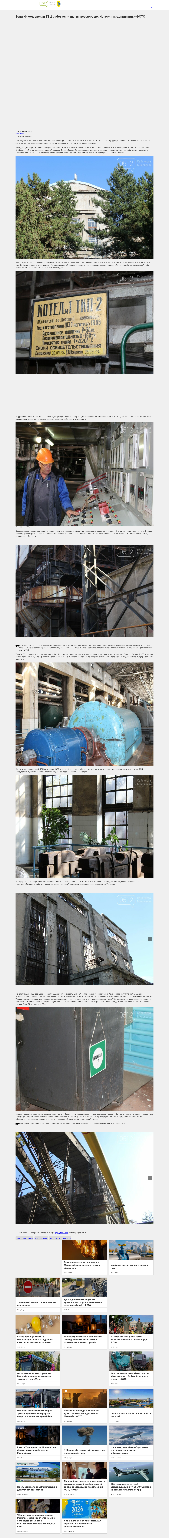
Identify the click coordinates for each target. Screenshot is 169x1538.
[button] (151, 4)
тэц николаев (41, 1238)
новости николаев (24, 1238)
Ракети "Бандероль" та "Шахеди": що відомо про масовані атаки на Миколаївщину (36, 1450)
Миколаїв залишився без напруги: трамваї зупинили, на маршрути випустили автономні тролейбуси (35, 1413)
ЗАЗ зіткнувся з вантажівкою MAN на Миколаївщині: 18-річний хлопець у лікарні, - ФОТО (130, 1376)
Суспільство (20, 134)
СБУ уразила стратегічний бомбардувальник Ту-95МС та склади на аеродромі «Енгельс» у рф (131, 1487)
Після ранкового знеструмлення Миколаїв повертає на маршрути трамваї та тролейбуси (34, 1376)
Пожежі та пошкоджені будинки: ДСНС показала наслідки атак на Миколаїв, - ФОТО (81, 1413)
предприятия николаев (60, 1238)
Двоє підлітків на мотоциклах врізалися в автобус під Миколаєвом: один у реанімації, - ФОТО (83, 1302)
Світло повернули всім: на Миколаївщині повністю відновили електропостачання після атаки (35, 1339)
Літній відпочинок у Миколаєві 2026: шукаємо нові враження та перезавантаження (83, 1524)
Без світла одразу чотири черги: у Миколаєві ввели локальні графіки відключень (82, 1265)
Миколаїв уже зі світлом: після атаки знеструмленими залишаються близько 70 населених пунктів (83, 1339)
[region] (84, 394)
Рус (152, 8)
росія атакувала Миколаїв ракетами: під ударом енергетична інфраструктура (130, 1450)
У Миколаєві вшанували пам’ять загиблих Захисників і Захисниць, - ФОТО (129, 1339)
